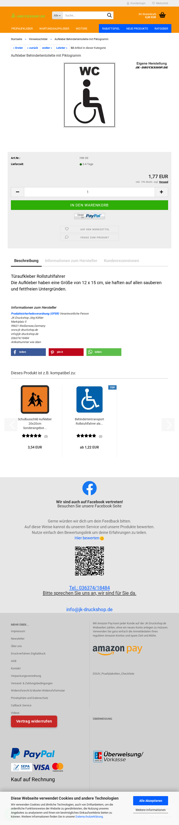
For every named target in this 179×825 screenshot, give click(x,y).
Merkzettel (161, 3)
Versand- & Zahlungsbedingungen (32, 683)
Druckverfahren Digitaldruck (28, 653)
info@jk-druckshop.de (89, 609)
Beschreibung (26, 260)
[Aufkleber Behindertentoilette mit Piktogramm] (89, 94)
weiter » (47, 47)
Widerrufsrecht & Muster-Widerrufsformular (38, 690)
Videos (15, 712)
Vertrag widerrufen (34, 721)
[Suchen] (109, 15)
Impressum (18, 631)
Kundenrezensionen (121, 260)
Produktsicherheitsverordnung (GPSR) (35, 313)
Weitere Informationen (151, 810)
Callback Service (21, 705)
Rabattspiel (111, 28)
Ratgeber (161, 28)
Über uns (16, 646)
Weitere (81, 28)
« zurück (32, 47)
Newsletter (17, 638)
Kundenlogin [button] (137, 3)
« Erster (18, 47)
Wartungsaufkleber (54, 28)
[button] (17, 192)
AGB (13, 661)
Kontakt (16, 668)
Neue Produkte (137, 28)
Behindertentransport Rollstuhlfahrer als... (89, 421)
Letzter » (61, 47)
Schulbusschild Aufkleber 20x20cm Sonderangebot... (35, 423)
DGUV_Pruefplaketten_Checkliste (113, 673)
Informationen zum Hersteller (71, 260)
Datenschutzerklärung (89, 816)
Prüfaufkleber (22, 28)
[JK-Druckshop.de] (28, 15)
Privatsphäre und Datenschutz (29, 698)
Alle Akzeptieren (150, 800)
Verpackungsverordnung (26, 675)
